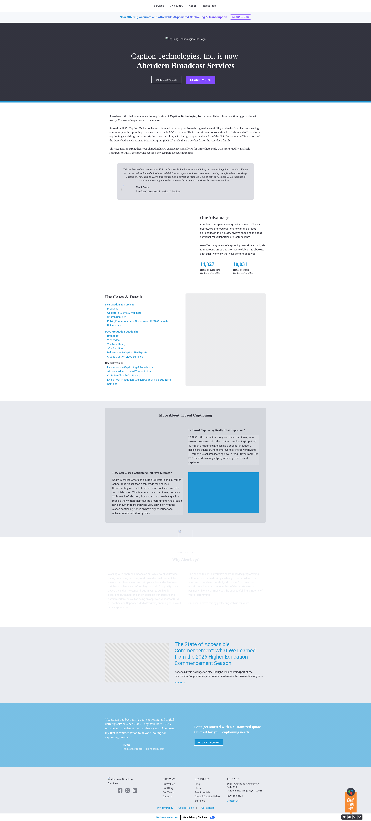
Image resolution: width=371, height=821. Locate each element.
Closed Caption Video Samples (125, 356)
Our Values (169, 784)
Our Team (168, 792)
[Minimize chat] (359, 817)
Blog (197, 784)
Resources (209, 5)
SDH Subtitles (115, 348)
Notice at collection (167, 817)
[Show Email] (349, 817)
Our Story (168, 788)
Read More (180, 682)
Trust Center (206, 807)
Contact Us (233, 800)
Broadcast (113, 308)
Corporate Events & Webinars (124, 312)
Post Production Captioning (122, 331)
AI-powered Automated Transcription (129, 371)
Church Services (116, 316)
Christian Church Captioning (123, 375)
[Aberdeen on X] (127, 790)
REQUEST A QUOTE (208, 742)
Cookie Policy (186, 807)
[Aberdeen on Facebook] (120, 790)
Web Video (113, 340)
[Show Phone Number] (354, 817)
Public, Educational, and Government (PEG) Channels (137, 321)
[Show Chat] (344, 817)
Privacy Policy (165, 807)
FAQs (198, 788)
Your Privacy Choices (195, 817)
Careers (167, 796)
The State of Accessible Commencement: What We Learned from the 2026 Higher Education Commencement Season (215, 653)
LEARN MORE (240, 17)
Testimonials (202, 792)
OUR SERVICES (166, 80)
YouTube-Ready (116, 344)
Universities (114, 325)
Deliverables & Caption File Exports (127, 352)
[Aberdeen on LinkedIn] (134, 790)
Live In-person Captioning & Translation (130, 367)
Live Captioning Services (119, 304)
